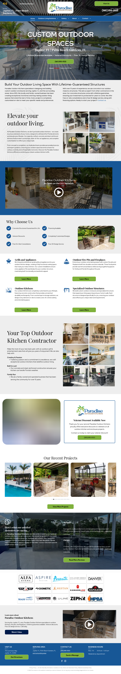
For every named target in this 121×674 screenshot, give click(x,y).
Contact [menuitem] (85, 18)
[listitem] (89, 421)
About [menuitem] (74, 18)
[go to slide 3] (55, 499)
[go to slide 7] (61, 499)
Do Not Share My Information (45, 667)
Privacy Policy (32, 667)
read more (108, 531)
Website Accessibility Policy (85, 667)
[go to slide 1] (52, 499)
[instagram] (65, 661)
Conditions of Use (58, 667)
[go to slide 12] (68, 499)
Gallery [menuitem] (64, 18)
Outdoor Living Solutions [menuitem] (48, 18)
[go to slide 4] (56, 499)
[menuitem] (68, 18)
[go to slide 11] (67, 499)
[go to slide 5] (58, 499)
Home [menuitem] (33, 19)
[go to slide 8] (62, 499)
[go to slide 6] (59, 499)
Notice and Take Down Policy (70, 667)
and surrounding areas (39, 653)
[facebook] (61, 661)
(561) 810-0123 (65, 651)
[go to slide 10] (65, 499)
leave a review (24, 542)
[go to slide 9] (64, 499)
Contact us (102, 100)
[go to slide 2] (53, 499)
